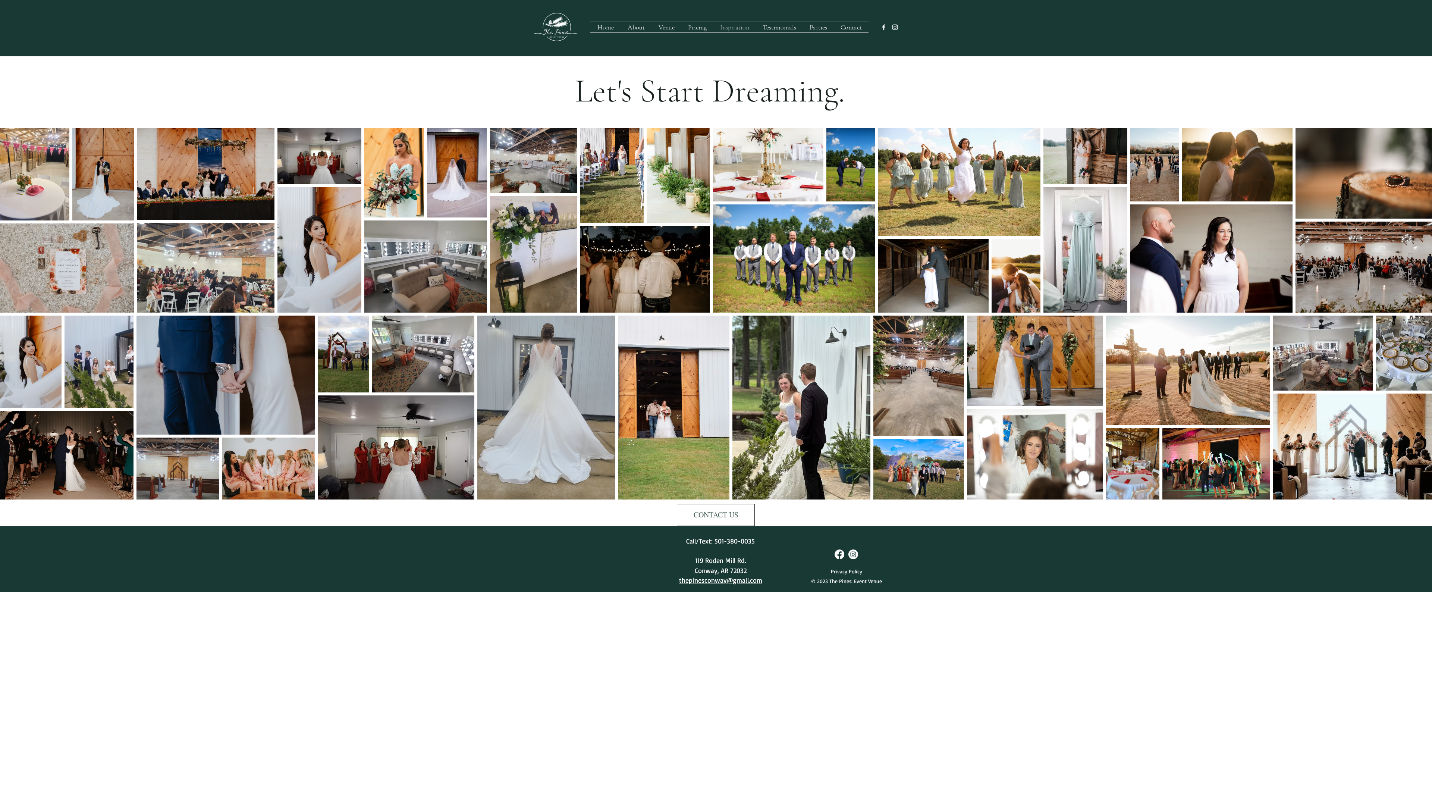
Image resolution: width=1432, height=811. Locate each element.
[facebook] (884, 27)
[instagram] (895, 27)
